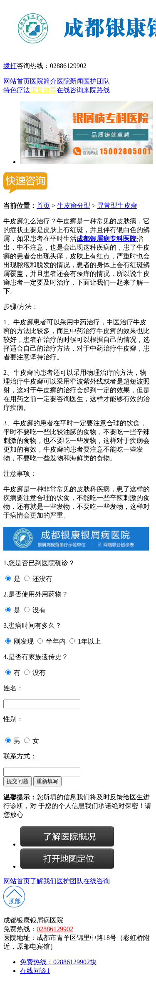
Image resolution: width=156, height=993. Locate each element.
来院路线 (96, 89)
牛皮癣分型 (73, 205)
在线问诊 (35, 970)
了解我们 (43, 880)
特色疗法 (16, 89)
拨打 (10, 65)
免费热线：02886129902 (58, 961)
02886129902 (55, 928)
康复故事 (43, 89)
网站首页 (16, 81)
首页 (43, 205)
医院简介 (43, 81)
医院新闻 (70, 81)
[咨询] (67, 844)
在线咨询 (70, 89)
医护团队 (96, 81)
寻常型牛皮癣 (117, 205)
